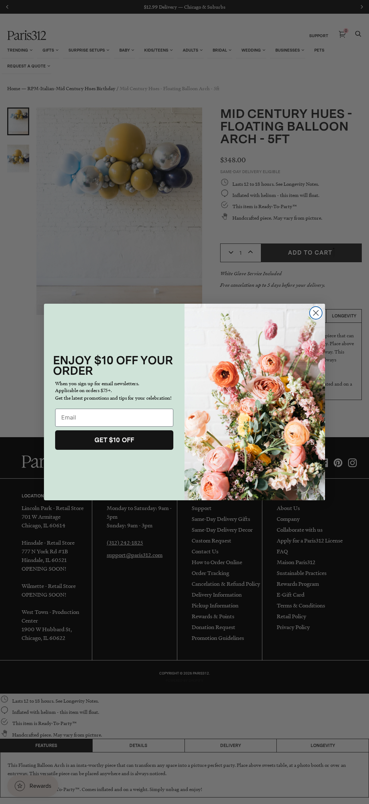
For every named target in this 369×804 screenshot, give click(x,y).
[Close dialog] (316, 313)
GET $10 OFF (114, 440)
